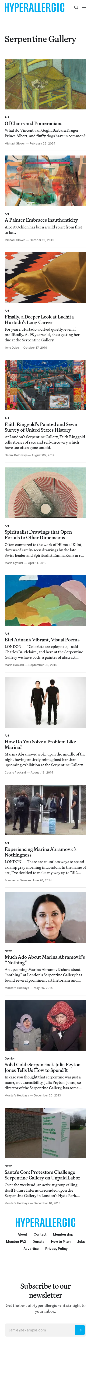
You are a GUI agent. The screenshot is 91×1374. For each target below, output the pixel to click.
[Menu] (84, 7)
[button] (63, 1234)
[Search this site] (76, 7)
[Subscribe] (80, 1330)
